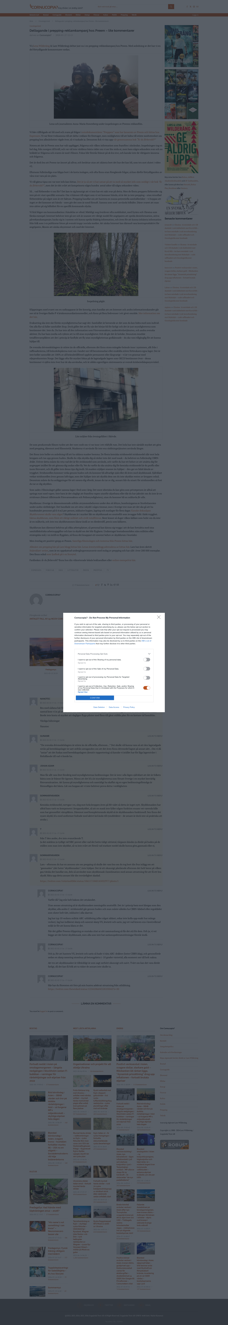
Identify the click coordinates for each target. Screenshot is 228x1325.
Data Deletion (99, 707)
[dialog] (114, 662)
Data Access (114, 707)
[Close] (159, 617)
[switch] (146, 659)
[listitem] (114, 653)
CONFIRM (95, 698)
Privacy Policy (129, 707)
